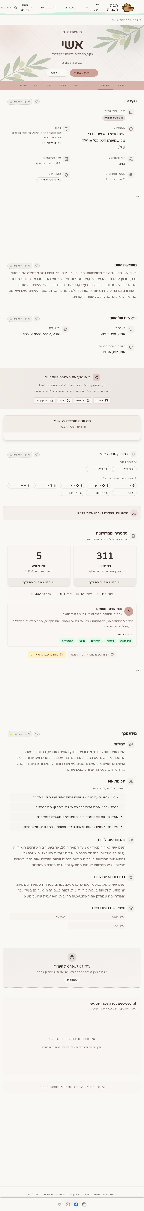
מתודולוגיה (34, 1194)
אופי (76, 85)
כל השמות (125, 20)
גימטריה (46, 7)
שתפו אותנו (72, 980)
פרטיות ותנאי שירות (54, 1194)
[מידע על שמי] (57, 594)
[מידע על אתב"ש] (32, 594)
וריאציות (89, 85)
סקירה (120, 85)
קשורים (63, 85)
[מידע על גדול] (98, 594)
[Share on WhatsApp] (67, 1204)
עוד (35, 85)
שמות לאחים (25, 7)
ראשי (138, 20)
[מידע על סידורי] (77, 594)
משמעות (105, 85)
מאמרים (70, 7)
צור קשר (74, 1194)
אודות (87, 1194)
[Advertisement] (72, 228)
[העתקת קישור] (84, 1204)
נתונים (23, 85)
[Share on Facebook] (76, 1204)
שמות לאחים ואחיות (105, 1194)
